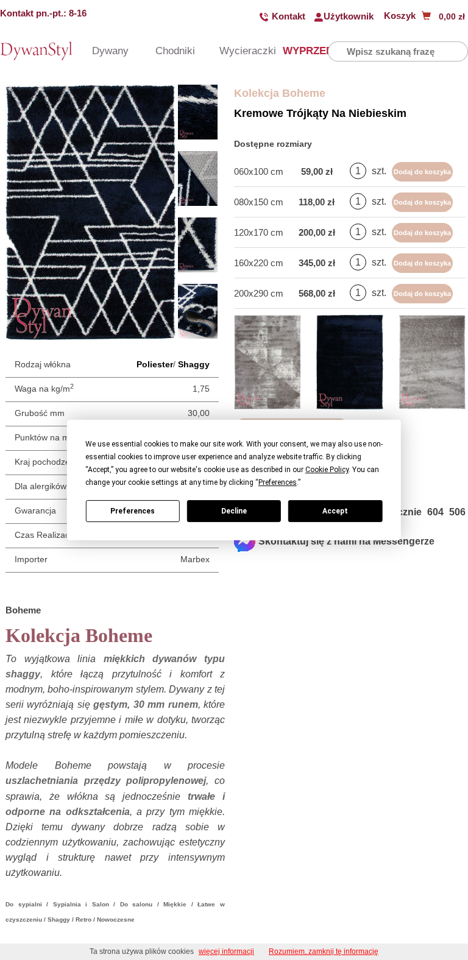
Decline (234, 511)
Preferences (132, 511)
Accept (335, 511)
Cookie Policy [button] (327, 469)
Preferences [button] (277, 482)
